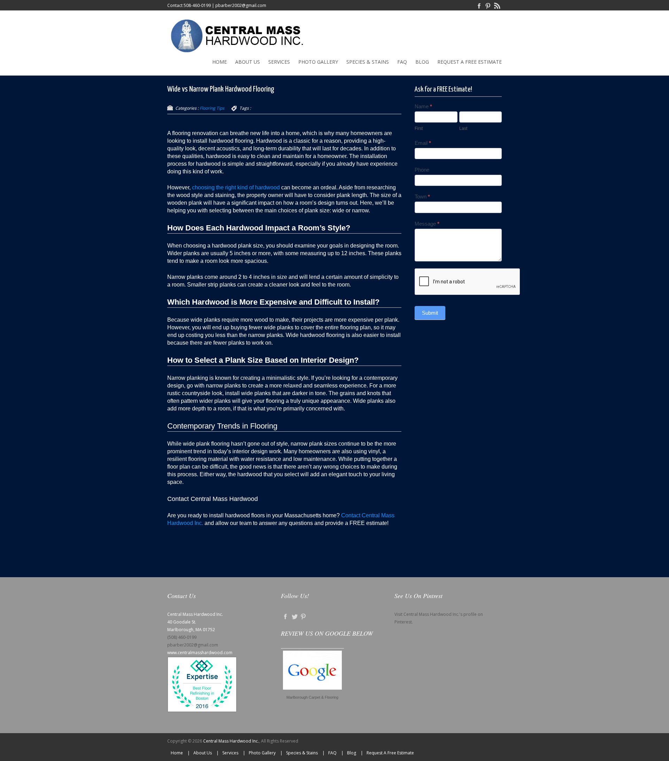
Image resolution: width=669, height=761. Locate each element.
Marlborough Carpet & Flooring (312, 697)
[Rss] (497, 5)
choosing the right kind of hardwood (236, 187)
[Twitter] (294, 616)
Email (423, 143)
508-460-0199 (197, 5)
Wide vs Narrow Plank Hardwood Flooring (220, 89)
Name (423, 106)
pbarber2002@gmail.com (240, 5)
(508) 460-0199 (182, 637)
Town (422, 196)
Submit (430, 313)
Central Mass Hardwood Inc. (231, 741)
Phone (422, 170)
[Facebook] (479, 5)
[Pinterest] (488, 5)
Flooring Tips (212, 108)
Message (427, 224)
